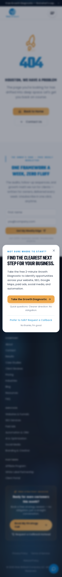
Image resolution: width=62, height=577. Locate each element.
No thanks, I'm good (31, 325)
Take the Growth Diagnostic (29, 299)
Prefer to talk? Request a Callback (31, 320)
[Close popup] (54, 250)
